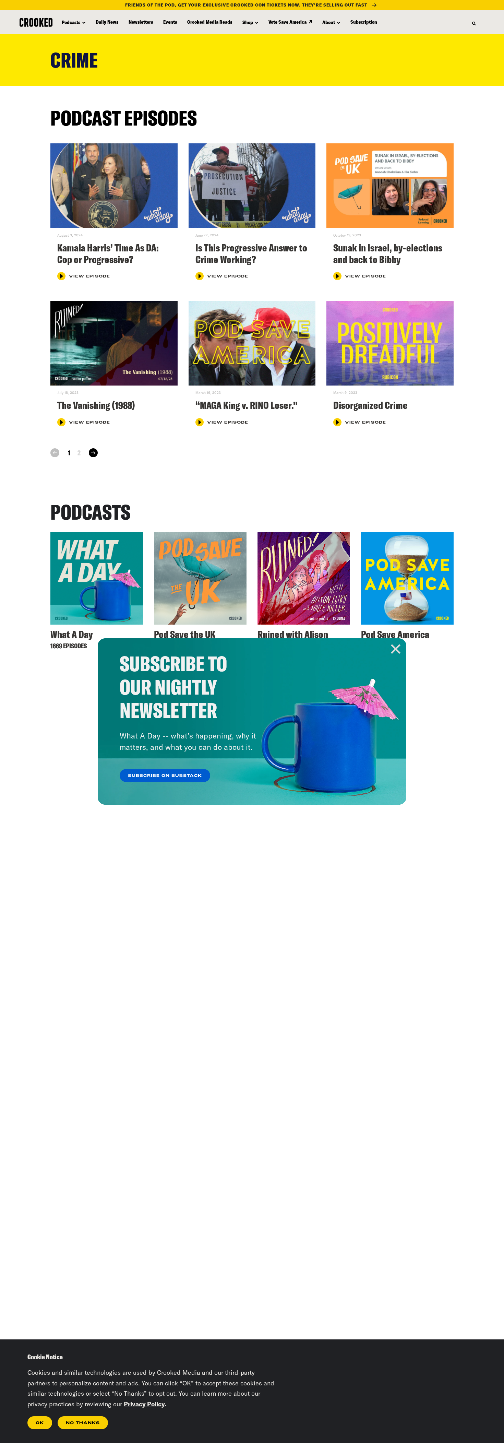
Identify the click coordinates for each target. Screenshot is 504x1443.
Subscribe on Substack (165, 776)
